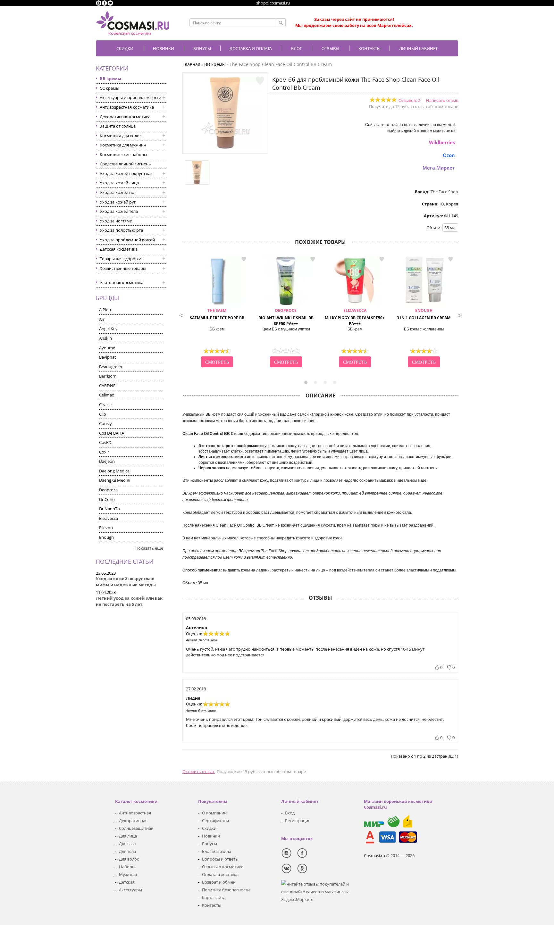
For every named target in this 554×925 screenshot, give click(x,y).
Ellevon (106, 527)
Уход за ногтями (116, 221)
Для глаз (127, 843)
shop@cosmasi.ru (273, 3)
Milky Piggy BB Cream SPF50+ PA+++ (355, 317)
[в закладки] (260, 81)
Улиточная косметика (121, 282)
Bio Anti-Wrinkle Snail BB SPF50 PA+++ (286, 317)
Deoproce (108, 490)
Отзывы (330, 48)
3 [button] (325, 382)
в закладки (243, 259)
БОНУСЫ (202, 48)
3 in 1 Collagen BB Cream (423, 314)
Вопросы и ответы (220, 859)
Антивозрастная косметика (127, 107)
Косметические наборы (123, 154)
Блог (296, 48)
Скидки (124, 48)
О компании (214, 813)
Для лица (128, 836)
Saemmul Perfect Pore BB (217, 314)
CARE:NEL (108, 385)
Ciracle (105, 404)
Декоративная (133, 820)
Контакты (369, 48)
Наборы (127, 867)
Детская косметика (119, 249)
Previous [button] (180, 314)
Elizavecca (108, 518)
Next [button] (459, 314)
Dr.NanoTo (109, 509)
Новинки (163, 48)
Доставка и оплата (251, 48)
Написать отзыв (442, 100)
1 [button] (306, 382)
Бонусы (209, 843)
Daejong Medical (114, 471)
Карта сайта (213, 897)
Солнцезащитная (136, 828)
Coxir (104, 452)
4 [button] (335, 382)
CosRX (105, 442)
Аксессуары (130, 890)
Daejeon (107, 461)
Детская (127, 882)
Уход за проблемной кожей (127, 240)
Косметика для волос (120, 135)
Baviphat (107, 357)
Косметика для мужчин (123, 145)
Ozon (449, 155)
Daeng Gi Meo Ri (114, 480)
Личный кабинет (418, 48)
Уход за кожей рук (118, 202)
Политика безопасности (226, 890)
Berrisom (107, 376)
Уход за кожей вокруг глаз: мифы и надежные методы (126, 582)
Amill (103, 319)
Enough (106, 537)
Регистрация (297, 820)
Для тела (127, 851)
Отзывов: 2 (409, 100)
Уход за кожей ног (118, 192)
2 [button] (315, 382)
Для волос (129, 859)
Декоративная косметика (125, 117)
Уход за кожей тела (119, 211)
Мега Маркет (439, 167)
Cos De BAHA (111, 433)
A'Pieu (105, 309)
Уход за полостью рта (121, 230)
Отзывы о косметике (222, 867)
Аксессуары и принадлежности (130, 97)
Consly (105, 423)
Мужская (128, 874)
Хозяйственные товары (123, 268)
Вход (290, 813)
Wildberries (442, 142)
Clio (102, 414)
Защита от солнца (118, 126)
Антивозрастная (135, 813)
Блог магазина (216, 851)
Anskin (105, 338)
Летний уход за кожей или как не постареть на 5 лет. (129, 601)
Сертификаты (215, 820)
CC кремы (109, 88)
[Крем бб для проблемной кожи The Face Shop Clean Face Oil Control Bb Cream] (225, 147)
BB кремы (110, 78)
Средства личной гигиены (126, 164)
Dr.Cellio (107, 499)
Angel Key (108, 328)
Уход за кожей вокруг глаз (126, 173)
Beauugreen (110, 367)
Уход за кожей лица (119, 183)
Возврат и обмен (219, 882)
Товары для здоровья (121, 259)
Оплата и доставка (220, 874)
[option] (217, 312)
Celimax (106, 395)
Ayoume (107, 348)
